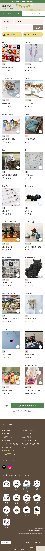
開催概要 (7, 430)
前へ (6, 406)
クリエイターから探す (11, 13)
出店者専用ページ (9, 454)
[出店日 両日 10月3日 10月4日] (7, 21)
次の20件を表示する (31, 406)
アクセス (13, 550)
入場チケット (8, 447)
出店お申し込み (9, 450)
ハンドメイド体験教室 (11, 444)
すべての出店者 (12, 34)
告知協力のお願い (28, 430)
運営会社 (25, 447)
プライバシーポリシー (29, 440)
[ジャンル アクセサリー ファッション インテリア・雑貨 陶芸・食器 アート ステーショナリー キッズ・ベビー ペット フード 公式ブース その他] (28, 21)
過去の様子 (7, 433)
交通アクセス (8, 437)
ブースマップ (31, 34)
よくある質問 (26, 433)
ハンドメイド (6, 542)
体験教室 (28, 542)
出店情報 (22, 550)
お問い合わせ (26, 437)
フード (17, 542)
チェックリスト (39, 542)
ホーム (4, 550)
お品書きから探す (33, 13)
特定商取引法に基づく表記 (30, 444)
